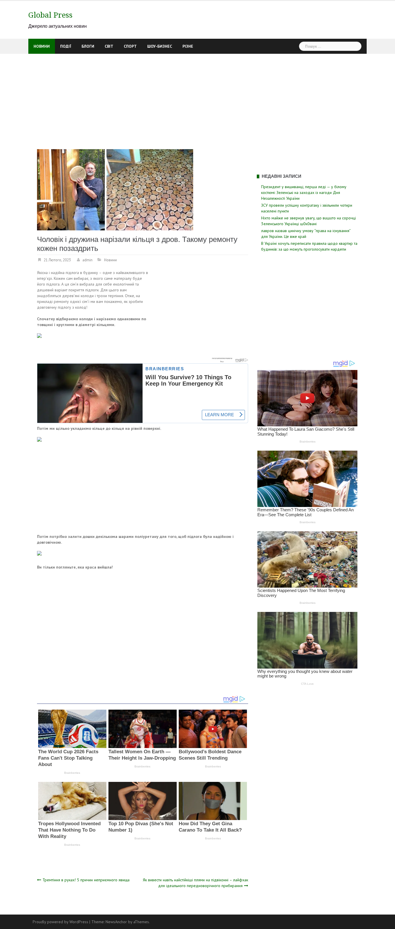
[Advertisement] (197, 97)
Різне (187, 46)
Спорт (130, 46)
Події (65, 46)
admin (87, 260)
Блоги (88, 46)
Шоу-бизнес (159, 46)
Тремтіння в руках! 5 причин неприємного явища (86, 879)
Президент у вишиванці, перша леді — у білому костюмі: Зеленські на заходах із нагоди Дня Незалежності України (303, 192)
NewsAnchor (116, 921)
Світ (109, 46)
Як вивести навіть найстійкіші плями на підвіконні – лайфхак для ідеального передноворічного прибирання (195, 882)
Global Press (50, 15)
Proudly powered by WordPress (60, 921)
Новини (42, 46)
